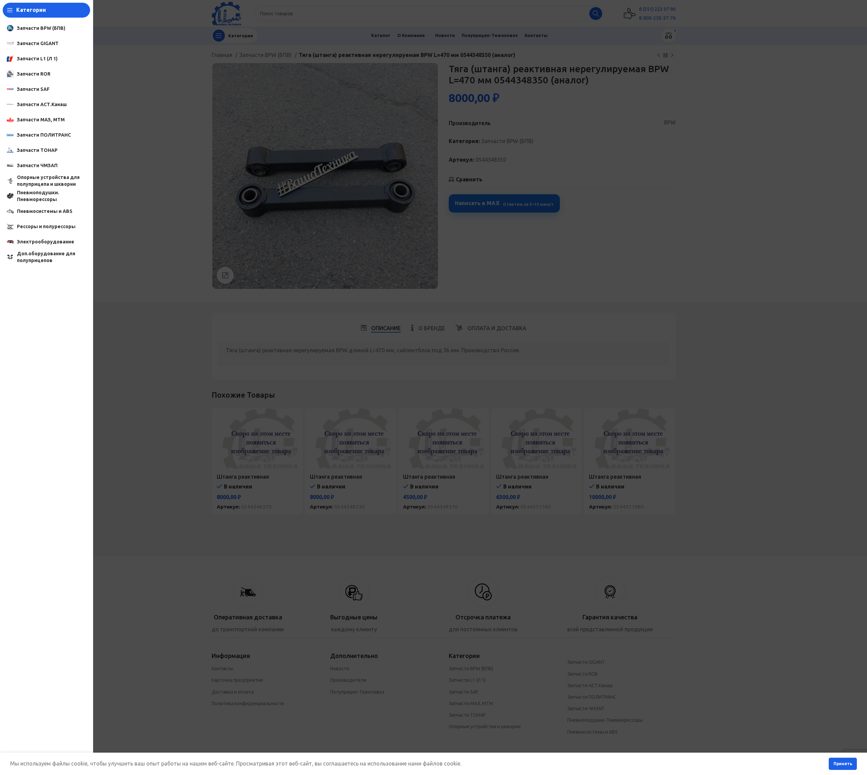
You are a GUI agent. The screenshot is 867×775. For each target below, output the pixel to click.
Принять (842, 763)
